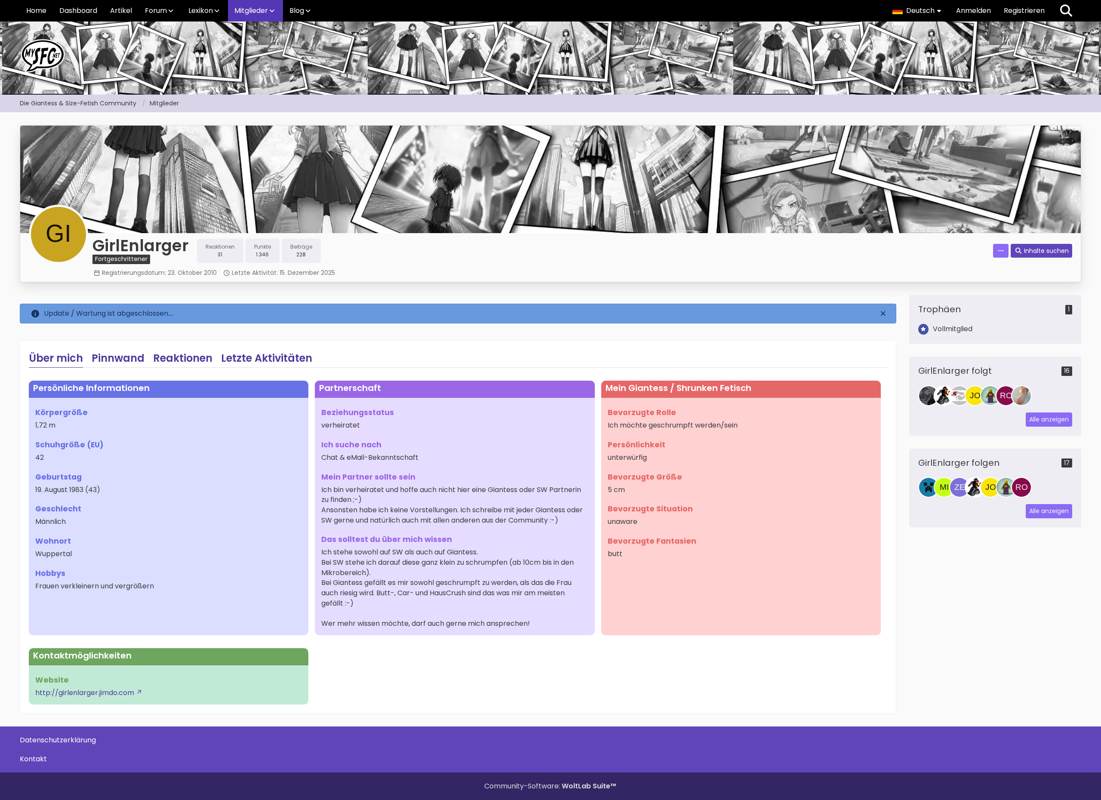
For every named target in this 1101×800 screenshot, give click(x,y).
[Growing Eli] (928, 395)
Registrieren (1024, 10)
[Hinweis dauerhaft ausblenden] (883, 313)
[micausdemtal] (944, 487)
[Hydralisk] (944, 395)
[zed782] (959, 487)
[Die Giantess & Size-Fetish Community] (551, 55)
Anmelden (973, 10)
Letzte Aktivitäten (266, 358)
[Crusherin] (1021, 395)
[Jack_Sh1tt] (928, 487)
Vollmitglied (952, 329)
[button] (918, 11)
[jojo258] (975, 395)
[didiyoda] (959, 395)
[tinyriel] (990, 395)
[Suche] (1066, 11)
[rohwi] (1006, 395)
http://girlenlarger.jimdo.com (84, 693)
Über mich (56, 358)
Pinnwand (118, 358)
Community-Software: (550, 786)
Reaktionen (182, 358)
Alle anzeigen (1049, 419)
